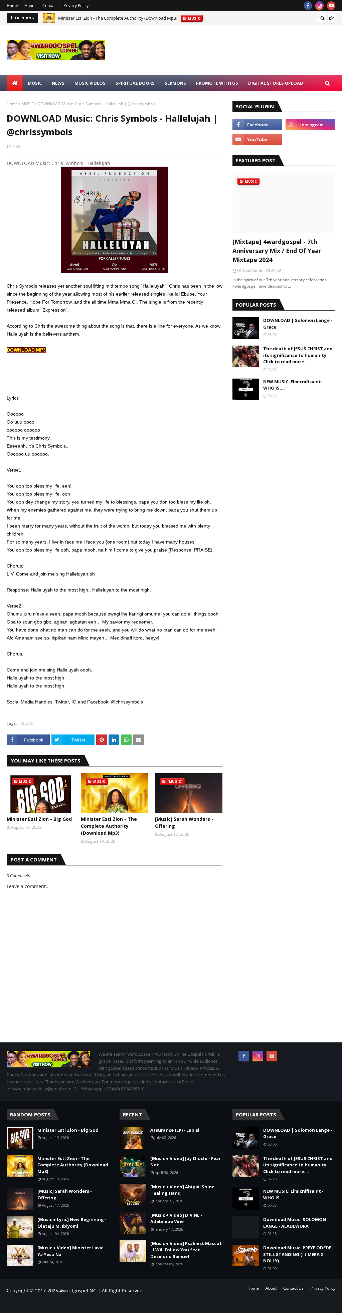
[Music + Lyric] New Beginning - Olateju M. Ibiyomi (72, 1222)
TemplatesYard (62, 1304)
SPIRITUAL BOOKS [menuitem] (135, 83)
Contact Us (293, 1288)
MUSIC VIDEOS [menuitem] (90, 83)
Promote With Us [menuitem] (217, 83)
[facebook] (308, 5)
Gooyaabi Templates (99, 1304)
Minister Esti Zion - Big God (39, 819)
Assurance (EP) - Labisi (174, 1130)
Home (12, 5)
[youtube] (331, 5)
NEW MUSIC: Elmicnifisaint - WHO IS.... (293, 385)
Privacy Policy (76, 5)
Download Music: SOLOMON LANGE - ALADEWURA (294, 1222)
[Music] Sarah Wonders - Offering (184, 822)
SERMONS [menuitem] (175, 83)
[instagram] (319, 5)
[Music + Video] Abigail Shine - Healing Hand (183, 1190)
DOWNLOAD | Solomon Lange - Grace (297, 323)
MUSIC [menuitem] (35, 83)
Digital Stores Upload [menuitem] (275, 83)
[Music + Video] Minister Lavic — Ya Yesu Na (73, 1251)
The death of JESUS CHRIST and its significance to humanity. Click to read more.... (298, 355)
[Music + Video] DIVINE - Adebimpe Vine (176, 1218)
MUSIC (27, 104)
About (30, 5)
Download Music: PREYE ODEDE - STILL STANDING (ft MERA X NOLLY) (298, 1254)
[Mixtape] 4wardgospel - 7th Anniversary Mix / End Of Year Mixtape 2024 (276, 251)
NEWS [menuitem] (58, 83)
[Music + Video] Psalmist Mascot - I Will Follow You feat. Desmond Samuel (186, 1249)
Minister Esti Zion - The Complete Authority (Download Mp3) (117, 17)
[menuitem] (15, 83)
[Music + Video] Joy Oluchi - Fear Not (185, 1161)
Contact (49, 5)
